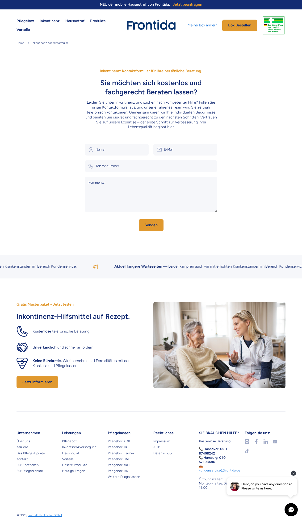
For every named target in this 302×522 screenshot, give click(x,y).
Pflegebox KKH (119, 465)
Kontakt (22, 459)
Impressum (161, 441)
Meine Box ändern (203, 25)
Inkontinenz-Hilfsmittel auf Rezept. (73, 316)
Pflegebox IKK (118, 471)
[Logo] (151, 25)
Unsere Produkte (74, 465)
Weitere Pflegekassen (124, 477)
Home (20, 43)
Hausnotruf (70, 453)
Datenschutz (162, 453)
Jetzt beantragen (187, 4)
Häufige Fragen (73, 471)
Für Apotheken (28, 465)
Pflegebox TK (117, 447)
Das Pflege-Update (31, 453)
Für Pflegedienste (30, 471)
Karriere (22, 447)
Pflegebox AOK (119, 441)
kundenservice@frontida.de (219, 470)
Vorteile (68, 459)
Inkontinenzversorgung (79, 447)
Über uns (23, 441)
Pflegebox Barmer (121, 453)
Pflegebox (69, 441)
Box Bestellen (239, 25)
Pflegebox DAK (119, 459)
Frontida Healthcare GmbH (45, 515)
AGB (156, 447)
